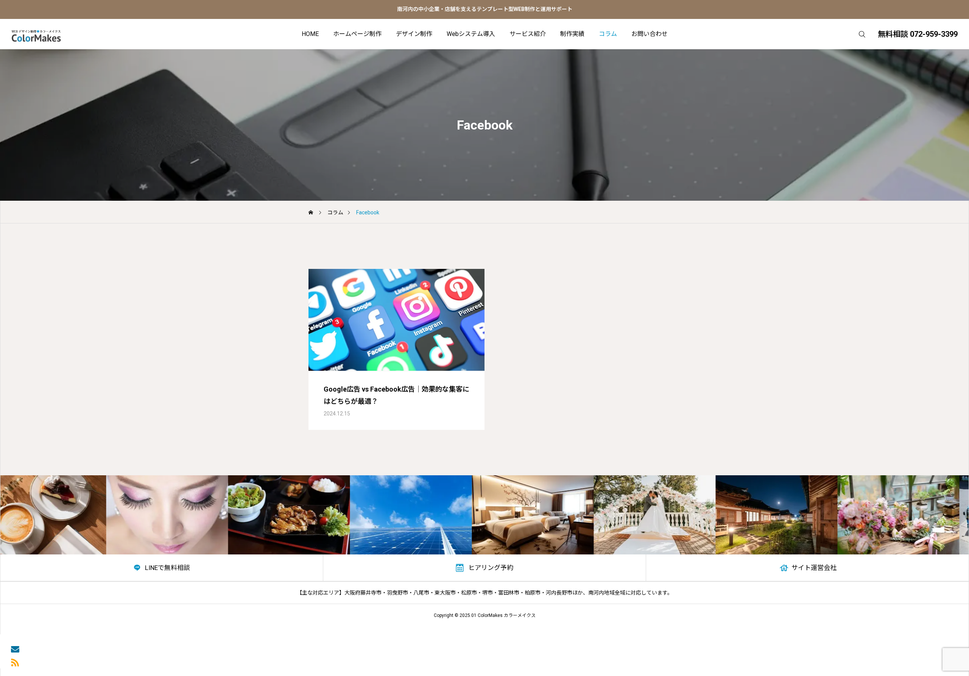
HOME (310, 33)
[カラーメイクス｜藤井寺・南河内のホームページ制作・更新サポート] (36, 34)
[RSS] (15, 661)
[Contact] (15, 648)
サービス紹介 (527, 33)
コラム (608, 33)
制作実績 (572, 33)
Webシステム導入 (471, 33)
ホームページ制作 (357, 33)
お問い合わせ (649, 33)
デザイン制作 (414, 33)
